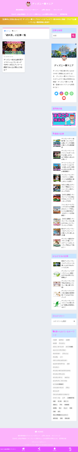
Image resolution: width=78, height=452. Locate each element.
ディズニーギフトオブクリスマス (61, 370)
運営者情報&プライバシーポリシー (27, 10)
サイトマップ (58, 10)
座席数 (55, 408)
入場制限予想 (70, 398)
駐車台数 (67, 418)
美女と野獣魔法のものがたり (60, 415)
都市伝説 (55, 418)
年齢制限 (66, 404)
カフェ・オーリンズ (58, 346)
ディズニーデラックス (59, 374)
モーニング (56, 391)
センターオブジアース (59, 363)
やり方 (55, 343)
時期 (71, 408)
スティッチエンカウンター (60, 360)
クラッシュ (65, 353)
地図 (54, 401)
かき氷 (68, 340)
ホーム (23, 450)
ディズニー (56, 367)
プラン (67, 387)
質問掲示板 (63, 14)
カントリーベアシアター (59, 350)
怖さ (60, 408)
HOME (40, 432)
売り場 (59, 401)
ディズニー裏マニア (42, 3)
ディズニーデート (57, 377)
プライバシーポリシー (39, 442)
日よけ (65, 408)
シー (61, 357)
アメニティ (62, 343)
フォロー (55, 450)
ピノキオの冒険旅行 (58, 384)
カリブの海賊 (69, 346)
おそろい (61, 340)
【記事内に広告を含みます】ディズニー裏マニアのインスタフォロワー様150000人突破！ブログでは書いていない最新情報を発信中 (39, 20)
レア (63, 398)
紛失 (59, 411)
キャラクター (56, 353)
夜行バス (66, 401)
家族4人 (55, 404)
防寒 (61, 418)
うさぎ (55, 340)
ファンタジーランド (58, 387)
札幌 (54, 411)
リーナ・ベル (56, 398)
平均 (61, 404)
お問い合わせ (46, 10)
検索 (70, 450)
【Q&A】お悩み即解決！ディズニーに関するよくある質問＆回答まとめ (34, 14)
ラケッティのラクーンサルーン (61, 394)
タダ (68, 363)
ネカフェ (67, 377)
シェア (39, 450)
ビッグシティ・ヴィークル (60, 380)
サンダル (55, 357)
